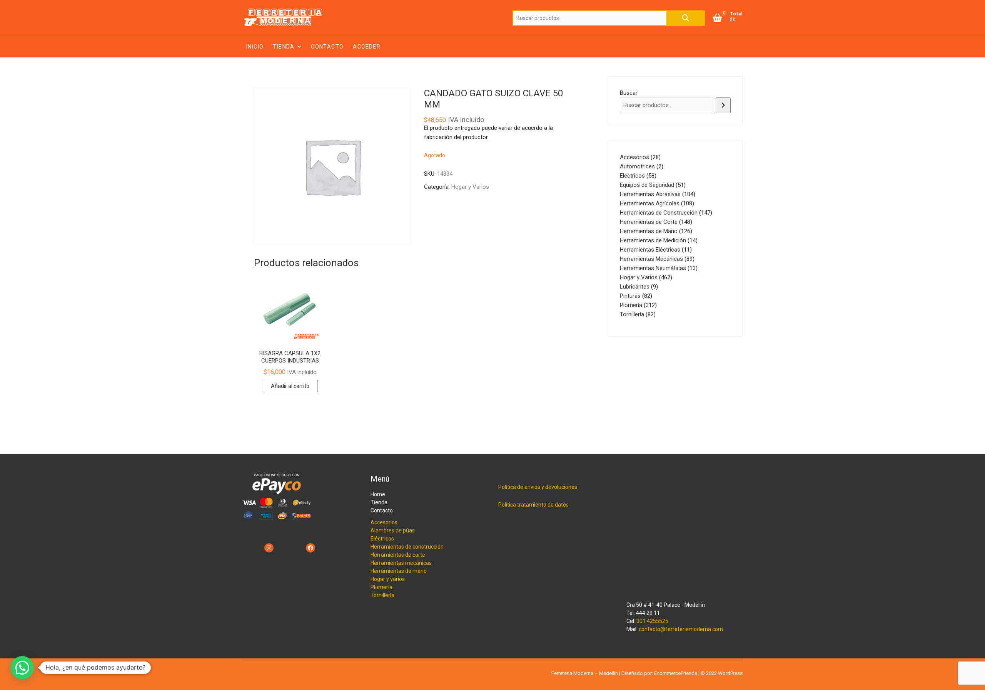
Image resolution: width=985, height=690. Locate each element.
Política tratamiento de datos (533, 505)
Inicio (255, 47)
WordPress (730, 673)
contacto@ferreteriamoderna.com (681, 629)
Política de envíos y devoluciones (537, 487)
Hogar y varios (388, 579)
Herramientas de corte (398, 555)
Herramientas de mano (399, 571)
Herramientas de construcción (407, 547)
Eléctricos (382, 539)
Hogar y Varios (470, 186)
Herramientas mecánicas (401, 563)
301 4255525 (652, 621)
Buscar (685, 18)
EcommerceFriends (675, 673)
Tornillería (382, 595)
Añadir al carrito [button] (290, 386)
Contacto (327, 47)
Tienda (283, 47)
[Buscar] (723, 105)
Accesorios (384, 522)
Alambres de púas (393, 530)
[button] (22, 667)
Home (378, 494)
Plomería (381, 587)
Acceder (367, 47)
